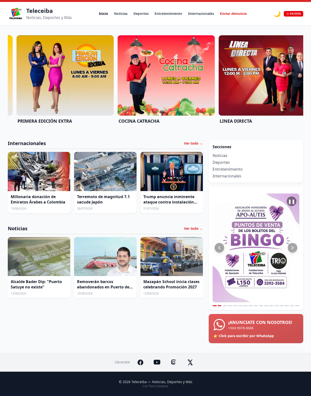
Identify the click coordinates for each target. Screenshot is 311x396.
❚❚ (291, 201)
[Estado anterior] (219, 248)
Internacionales (201, 13)
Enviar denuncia (233, 13)
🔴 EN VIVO (293, 13)
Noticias (121, 13)
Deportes (141, 13)
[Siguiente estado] (292, 248)
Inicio (103, 13)
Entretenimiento (168, 13)
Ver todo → (193, 143)
